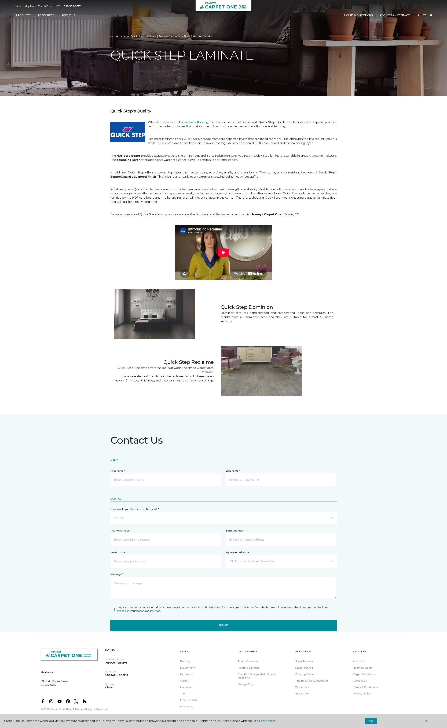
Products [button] (23, 15)
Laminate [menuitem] (186, 687)
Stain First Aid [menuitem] (304, 667)
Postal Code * (118, 552)
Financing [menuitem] (186, 706)
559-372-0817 (72, 6)
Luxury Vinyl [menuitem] (188, 667)
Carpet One (117, 36)
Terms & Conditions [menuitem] (365, 687)
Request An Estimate (395, 15)
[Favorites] (424, 15)
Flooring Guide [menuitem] (304, 674)
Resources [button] (46, 15)
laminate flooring (196, 122)
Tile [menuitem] (182, 693)
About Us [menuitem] (359, 661)
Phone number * (120, 530)
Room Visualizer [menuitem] (248, 661)
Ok (371, 720)
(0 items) (431, 15)
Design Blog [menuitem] (245, 684)
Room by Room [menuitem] (362, 667)
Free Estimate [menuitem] (189, 700)
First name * (117, 470)
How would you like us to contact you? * (134, 509)
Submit (223, 625)
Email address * (235, 530)
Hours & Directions (358, 15)
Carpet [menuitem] (184, 680)
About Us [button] (68, 15)
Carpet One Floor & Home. (66, 709)
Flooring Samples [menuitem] (249, 667)
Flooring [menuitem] (185, 661)
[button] (418, 15)
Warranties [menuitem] (302, 687)
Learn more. (267, 721)
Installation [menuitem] (302, 693)
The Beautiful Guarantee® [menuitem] (311, 680)
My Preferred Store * (238, 552)
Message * (116, 574)
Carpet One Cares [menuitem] (364, 674)
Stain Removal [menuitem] (304, 661)
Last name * (233, 470)
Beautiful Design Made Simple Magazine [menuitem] (257, 676)
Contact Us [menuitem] (360, 680)
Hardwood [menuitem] (186, 674)
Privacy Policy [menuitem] (362, 693)
